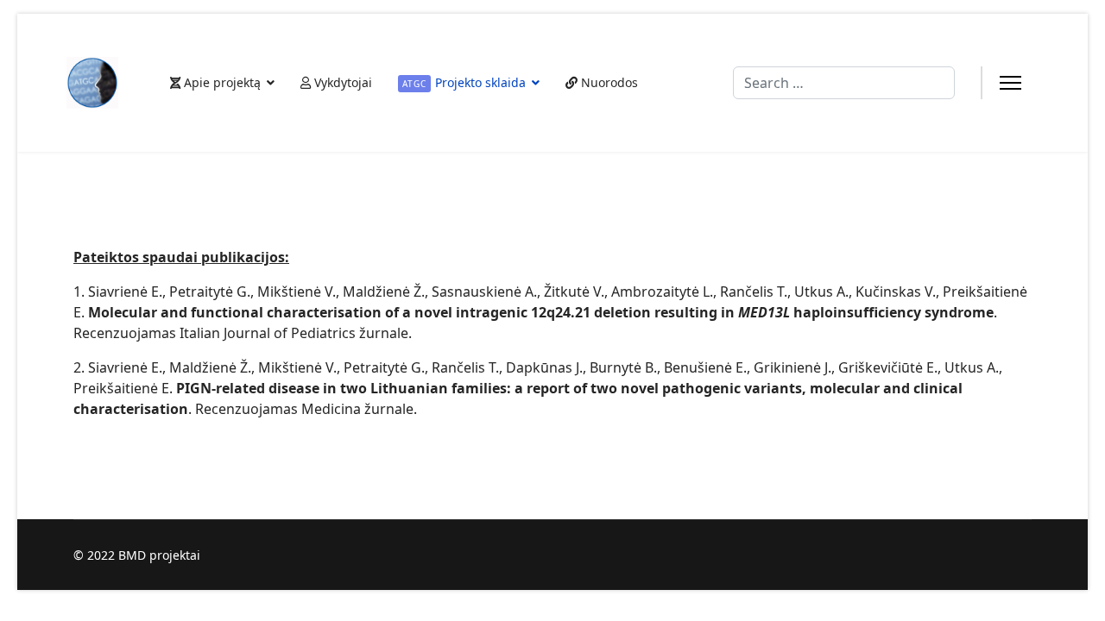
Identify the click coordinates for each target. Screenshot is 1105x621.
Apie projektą (220, 82)
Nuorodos (608, 82)
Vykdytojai (341, 82)
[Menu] (1010, 83)
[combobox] (844, 82)
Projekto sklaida (464, 82)
